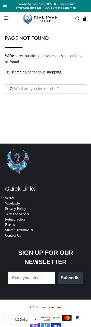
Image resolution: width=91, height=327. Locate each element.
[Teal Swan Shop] (45, 19)
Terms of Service (17, 214)
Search (10, 198)
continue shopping (46, 72)
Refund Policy (15, 219)
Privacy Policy (15, 209)
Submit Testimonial (19, 230)
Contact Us (13, 235)
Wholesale (12, 203)
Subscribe (71, 278)
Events (10, 225)
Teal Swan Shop (51, 307)
